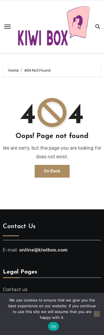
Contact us (15, 289)
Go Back (52, 171)
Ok (53, 326)
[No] (97, 314)
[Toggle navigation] (7, 26)
